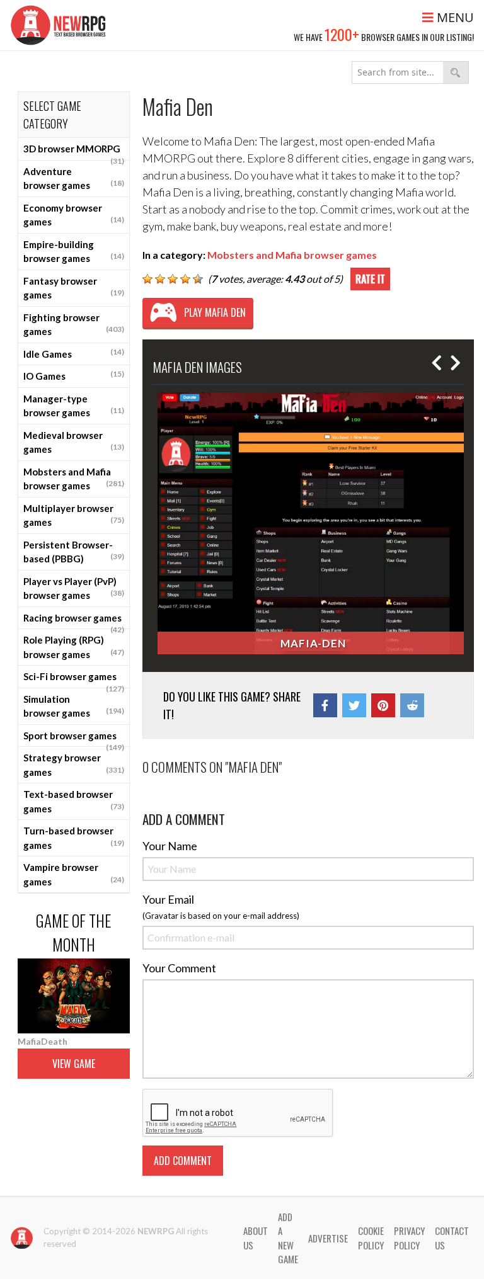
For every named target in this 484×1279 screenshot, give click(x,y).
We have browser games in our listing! (384, 34)
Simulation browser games (73, 706)
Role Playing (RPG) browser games (73, 647)
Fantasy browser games (73, 288)
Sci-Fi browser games (73, 679)
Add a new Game (288, 1238)
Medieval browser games (73, 442)
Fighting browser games (73, 325)
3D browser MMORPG (73, 152)
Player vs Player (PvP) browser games (73, 588)
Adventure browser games (73, 178)
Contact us (452, 1238)
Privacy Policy (409, 1238)
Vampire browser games (73, 874)
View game (73, 1063)
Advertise (328, 1238)
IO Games (73, 375)
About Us (255, 1238)
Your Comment (179, 968)
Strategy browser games (73, 765)
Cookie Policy (371, 1238)
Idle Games (73, 353)
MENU (454, 17)
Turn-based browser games (73, 838)
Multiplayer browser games (73, 515)
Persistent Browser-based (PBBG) (73, 552)
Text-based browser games (73, 801)
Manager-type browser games (73, 406)
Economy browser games (73, 215)
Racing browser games (73, 621)
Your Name (169, 846)
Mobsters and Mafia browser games (73, 479)
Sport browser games (73, 739)
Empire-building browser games (73, 251)
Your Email (168, 899)
